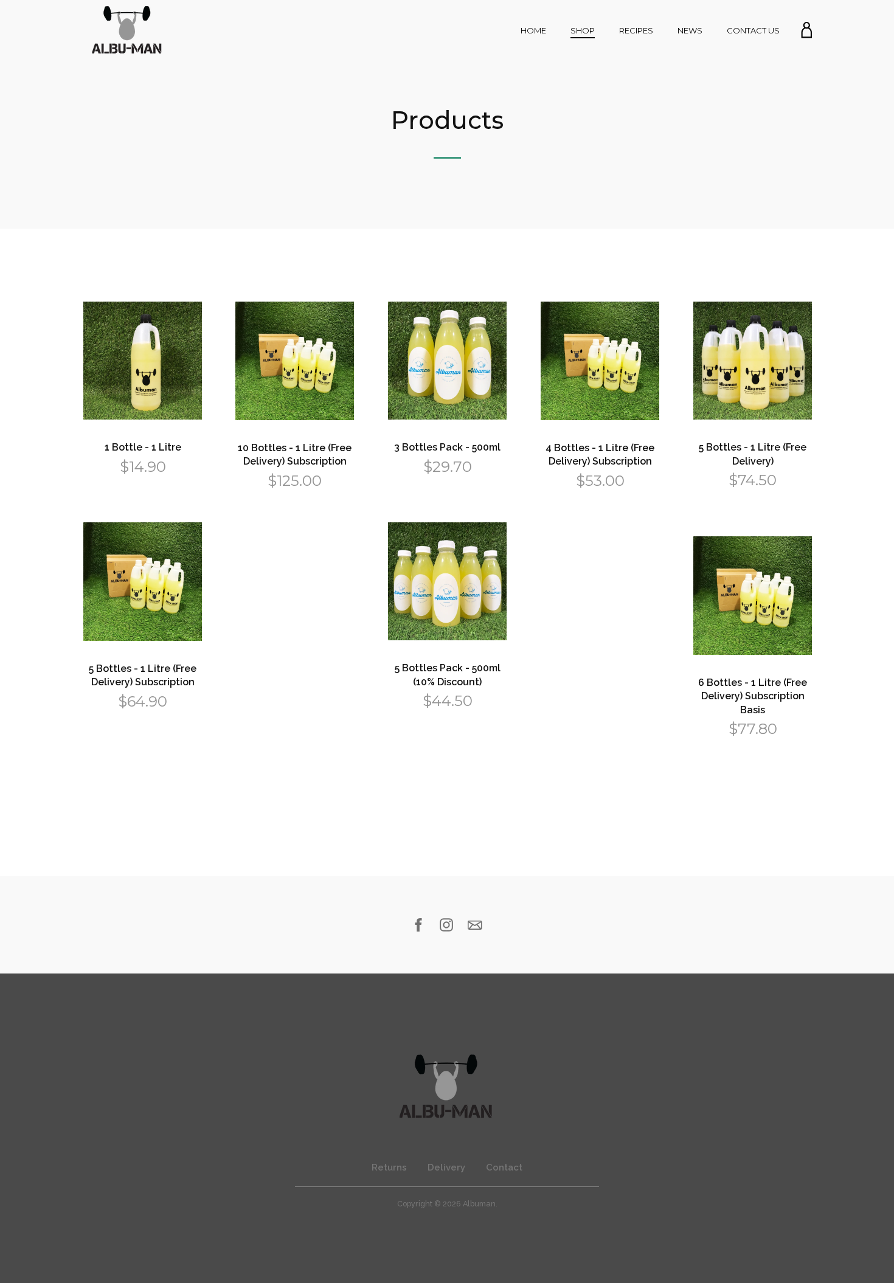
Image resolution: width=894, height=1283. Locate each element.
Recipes (636, 30)
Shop (582, 30)
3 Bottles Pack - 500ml (447, 447)
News (689, 30)
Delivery (446, 1167)
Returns (389, 1167)
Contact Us (753, 30)
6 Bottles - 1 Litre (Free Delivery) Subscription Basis (752, 696)
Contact (504, 1167)
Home (533, 30)
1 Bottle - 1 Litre (143, 447)
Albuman (479, 1203)
